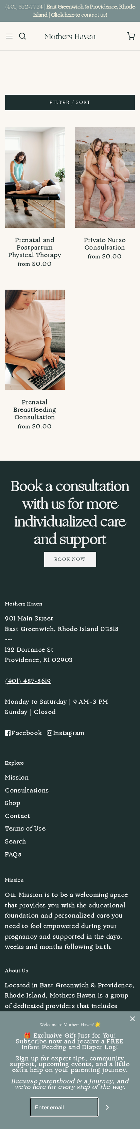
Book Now (70, 559)
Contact (18, 815)
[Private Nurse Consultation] (105, 177)
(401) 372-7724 (24, 7)
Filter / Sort (70, 102)
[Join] (107, 1107)
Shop (13, 803)
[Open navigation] (9, 36)
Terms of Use (25, 828)
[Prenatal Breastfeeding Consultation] (35, 340)
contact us (93, 15)
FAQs (13, 854)
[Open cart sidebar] (131, 36)
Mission (17, 777)
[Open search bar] (25, 36)
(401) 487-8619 (28, 681)
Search (15, 841)
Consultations (27, 790)
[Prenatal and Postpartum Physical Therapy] (35, 177)
